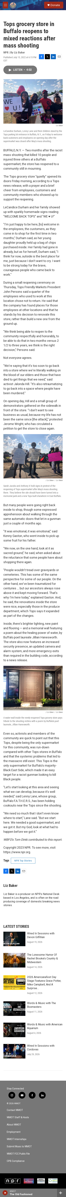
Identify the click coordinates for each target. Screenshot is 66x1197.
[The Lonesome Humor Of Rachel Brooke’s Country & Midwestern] (14, 960)
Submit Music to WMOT (19, 1146)
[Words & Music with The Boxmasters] (14, 1008)
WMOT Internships (16, 1139)
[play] (5, 1192)
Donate (55, 5)
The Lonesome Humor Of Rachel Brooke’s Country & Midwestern (42, 958)
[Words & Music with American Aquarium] (14, 1030)
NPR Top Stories (23, 860)
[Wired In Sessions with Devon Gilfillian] (14, 939)
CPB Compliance (16, 1161)
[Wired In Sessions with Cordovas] (14, 1051)
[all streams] (61, 1193)
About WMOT (14, 1124)
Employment (13, 1132)
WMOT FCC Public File (18, 1154)
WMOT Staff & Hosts (18, 1117)
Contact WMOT (15, 1110)
